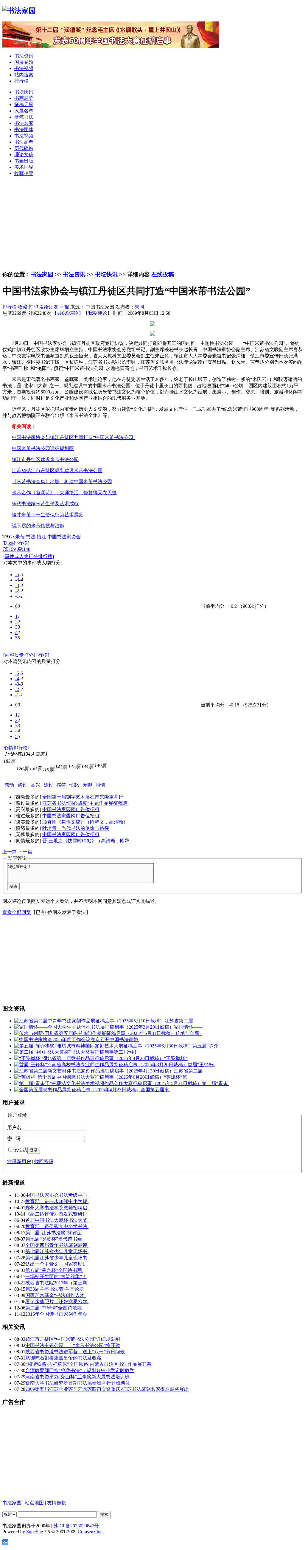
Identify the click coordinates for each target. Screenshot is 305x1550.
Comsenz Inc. (91, 1531)
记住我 (20, 1149)
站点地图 (34, 1502)
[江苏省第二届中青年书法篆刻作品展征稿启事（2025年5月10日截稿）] (89, 1020)
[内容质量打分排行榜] (26, 655)
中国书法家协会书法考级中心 (56, 1195)
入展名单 (23, 110)
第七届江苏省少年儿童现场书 (56, 1251)
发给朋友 (48, 306)
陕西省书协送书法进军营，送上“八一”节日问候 (75, 1351)
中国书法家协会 (64, 536)
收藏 (22, 306)
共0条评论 (68, 313)
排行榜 (21, 80)
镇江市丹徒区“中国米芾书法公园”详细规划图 (72, 1339)
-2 (17, 590)
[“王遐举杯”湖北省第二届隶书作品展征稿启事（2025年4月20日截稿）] (89, 1058)
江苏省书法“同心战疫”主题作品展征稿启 (85, 803)
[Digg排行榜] (15, 542)
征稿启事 (23, 104)
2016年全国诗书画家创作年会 (56, 1314)
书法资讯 (23, 55)
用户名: (15, 1127)
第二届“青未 (215, 1083)
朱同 (139, 306)
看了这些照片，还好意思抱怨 (56, 1301)
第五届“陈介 (206, 1045)
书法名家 (23, 123)
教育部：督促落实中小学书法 (56, 1226)
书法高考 (23, 142)
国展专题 (23, 62)
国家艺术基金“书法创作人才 (55, 1295)
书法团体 (23, 129)
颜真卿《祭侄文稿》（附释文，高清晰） (85, 821)
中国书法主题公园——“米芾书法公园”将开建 (72, 1345)
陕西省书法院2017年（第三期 (56, 1282)
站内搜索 (23, 74)
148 (23, 549)
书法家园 (42, 274)
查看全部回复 (16, 912)
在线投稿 (162, 274)
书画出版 (23, 160)
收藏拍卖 (23, 173)
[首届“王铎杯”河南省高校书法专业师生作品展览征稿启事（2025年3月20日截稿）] (101, 1064)
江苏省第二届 (179, 1020)
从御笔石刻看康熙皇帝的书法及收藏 (63, 1357)
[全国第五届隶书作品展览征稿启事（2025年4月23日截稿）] (77, 1089)
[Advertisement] (152, 223)
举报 (64, 306)
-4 (17, 579)
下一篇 (25, 851)
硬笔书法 (23, 117)
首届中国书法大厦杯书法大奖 (56, 1220)
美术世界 (23, 167)
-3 (17, 585)
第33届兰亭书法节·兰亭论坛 (55, 1289)
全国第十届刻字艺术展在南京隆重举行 (82, 796)
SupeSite (34, 1531)
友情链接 (56, 1502)
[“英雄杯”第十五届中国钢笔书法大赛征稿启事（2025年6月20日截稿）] (89, 1077)
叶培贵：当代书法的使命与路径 (75, 828)
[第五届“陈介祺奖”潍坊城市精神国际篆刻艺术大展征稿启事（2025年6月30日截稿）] (103, 1045)
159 (9, 549)
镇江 (41, 536)
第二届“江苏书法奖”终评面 (54, 1232)
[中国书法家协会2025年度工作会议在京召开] (62, 1039)
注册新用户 (19, 1161)
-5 (17, 574)
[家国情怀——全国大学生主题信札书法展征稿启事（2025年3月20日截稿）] (94, 1027)
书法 (30, 536)
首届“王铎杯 (201, 1064)
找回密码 (43, 1161)
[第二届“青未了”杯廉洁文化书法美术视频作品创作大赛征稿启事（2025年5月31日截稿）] (108, 1083)
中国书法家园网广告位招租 (70, 809)
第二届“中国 (127, 1052)
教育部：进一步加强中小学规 (56, 1201)
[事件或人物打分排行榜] (28, 556)
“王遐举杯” (176, 1058)
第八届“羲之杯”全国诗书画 (54, 1270)
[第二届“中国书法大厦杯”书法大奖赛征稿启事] (64, 1052)
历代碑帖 (23, 148)
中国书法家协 (124, 1039)
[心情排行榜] (15, 747)
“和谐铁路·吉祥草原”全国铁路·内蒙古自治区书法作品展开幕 (88, 1364)
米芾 (20, 536)
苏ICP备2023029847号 (76, 1525)
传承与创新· (188, 1033)
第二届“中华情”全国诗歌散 (54, 1307)
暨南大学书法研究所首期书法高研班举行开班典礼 (77, 1382)
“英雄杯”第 (176, 1077)
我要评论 (97, 313)
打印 (33, 306)
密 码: (14, 1138)
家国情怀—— (189, 1027)
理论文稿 (23, 154)
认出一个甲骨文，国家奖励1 (55, 1264)
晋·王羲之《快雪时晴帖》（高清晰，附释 (86, 840)
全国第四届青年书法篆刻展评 (56, 1245)
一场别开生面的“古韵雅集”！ (56, 1276)
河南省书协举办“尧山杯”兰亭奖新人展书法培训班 (77, 1376)
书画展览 (23, 98)
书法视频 (23, 68)
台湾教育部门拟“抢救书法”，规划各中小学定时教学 (79, 1370)
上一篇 (9, 851)
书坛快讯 (23, 91)
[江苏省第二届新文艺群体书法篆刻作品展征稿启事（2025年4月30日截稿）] (94, 1070)
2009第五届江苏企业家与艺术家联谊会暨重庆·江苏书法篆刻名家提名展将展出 (107, 1389)
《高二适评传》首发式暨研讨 (56, 1213)
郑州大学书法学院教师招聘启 (56, 1207)
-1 (17, 596)
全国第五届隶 (155, 1089)
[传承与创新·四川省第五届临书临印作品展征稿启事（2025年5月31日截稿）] (94, 1033)
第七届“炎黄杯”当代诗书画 (54, 1238)
